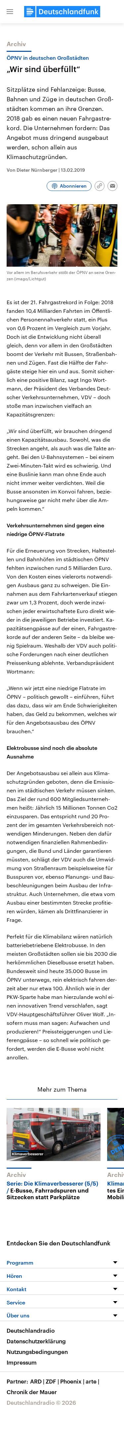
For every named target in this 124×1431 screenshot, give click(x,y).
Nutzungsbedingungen (37, 1351)
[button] (10, 11)
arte (92, 1381)
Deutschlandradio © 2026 (41, 1402)
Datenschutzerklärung (36, 1341)
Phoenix (72, 1381)
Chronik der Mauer (32, 1391)
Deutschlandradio (31, 1330)
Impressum (22, 1362)
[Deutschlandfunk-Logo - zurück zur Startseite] (62, 11)
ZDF (52, 1381)
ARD (37, 1381)
